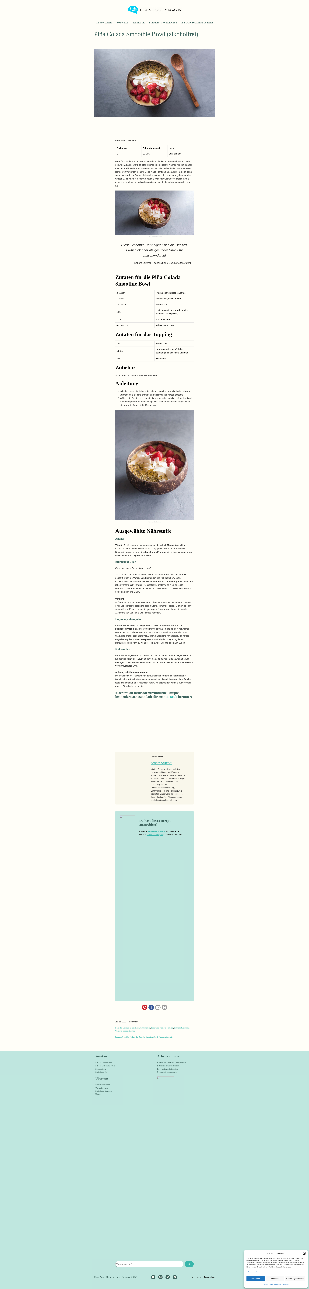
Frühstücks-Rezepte (137, 1037)
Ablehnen (274, 1279)
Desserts (133, 1028)
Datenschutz (277, 1284)
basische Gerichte (122, 1037)
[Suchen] (189, 1264)
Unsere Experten (101, 1088)
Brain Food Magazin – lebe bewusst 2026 (115, 1277)
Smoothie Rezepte (165, 1037)
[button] (304, 1253)
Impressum (285, 1284)
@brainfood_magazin (156, 831)
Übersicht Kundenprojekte (167, 1072)
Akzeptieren (255, 1279)
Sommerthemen (129, 1031)
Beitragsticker (100, 1069)
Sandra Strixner (161, 763)
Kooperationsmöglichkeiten (167, 1069)
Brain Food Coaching (103, 1091)
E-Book (171, 696)
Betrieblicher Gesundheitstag (168, 1066)
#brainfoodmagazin (155, 835)
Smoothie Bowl (152, 1037)
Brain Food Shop (102, 1072)
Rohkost (170, 1028)
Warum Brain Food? (103, 1085)
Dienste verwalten (253, 1272)
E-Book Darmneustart (103, 1063)
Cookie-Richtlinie (268, 1284)
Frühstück (155, 1028)
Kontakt (98, 1094)
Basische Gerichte (122, 1028)
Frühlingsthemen (143, 1028)
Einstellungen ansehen (295, 1279)
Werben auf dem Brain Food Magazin (171, 1063)
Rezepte (163, 1028)
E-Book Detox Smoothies (105, 1066)
